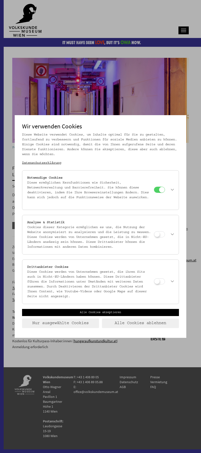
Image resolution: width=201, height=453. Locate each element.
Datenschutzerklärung (41, 162)
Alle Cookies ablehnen (140, 323)
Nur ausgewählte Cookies (60, 323)
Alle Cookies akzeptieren (100, 312)
